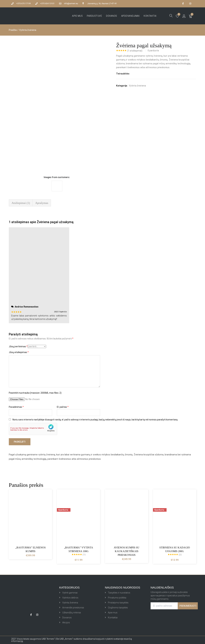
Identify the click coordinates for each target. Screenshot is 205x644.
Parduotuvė (94, 16)
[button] (190, 15)
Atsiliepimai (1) (21, 203)
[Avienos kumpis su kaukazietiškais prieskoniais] (126, 516)
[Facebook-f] (183, 3)
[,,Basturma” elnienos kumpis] (30, 516)
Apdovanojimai (130, 16)
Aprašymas (41, 203)
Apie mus (77, 16)
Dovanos (111, 16)
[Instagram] (190, 3)
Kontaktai (150, 16)
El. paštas (63, 407)
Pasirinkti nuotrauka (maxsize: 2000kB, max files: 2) (35, 393)
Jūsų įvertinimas (18, 346)
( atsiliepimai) (134, 51)
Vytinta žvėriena (27, 30)
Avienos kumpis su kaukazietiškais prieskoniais (126, 551)
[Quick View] (45, 502)
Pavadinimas (16, 407)
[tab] (21, 202)
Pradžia (13, 30)
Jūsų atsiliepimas (19, 352)
